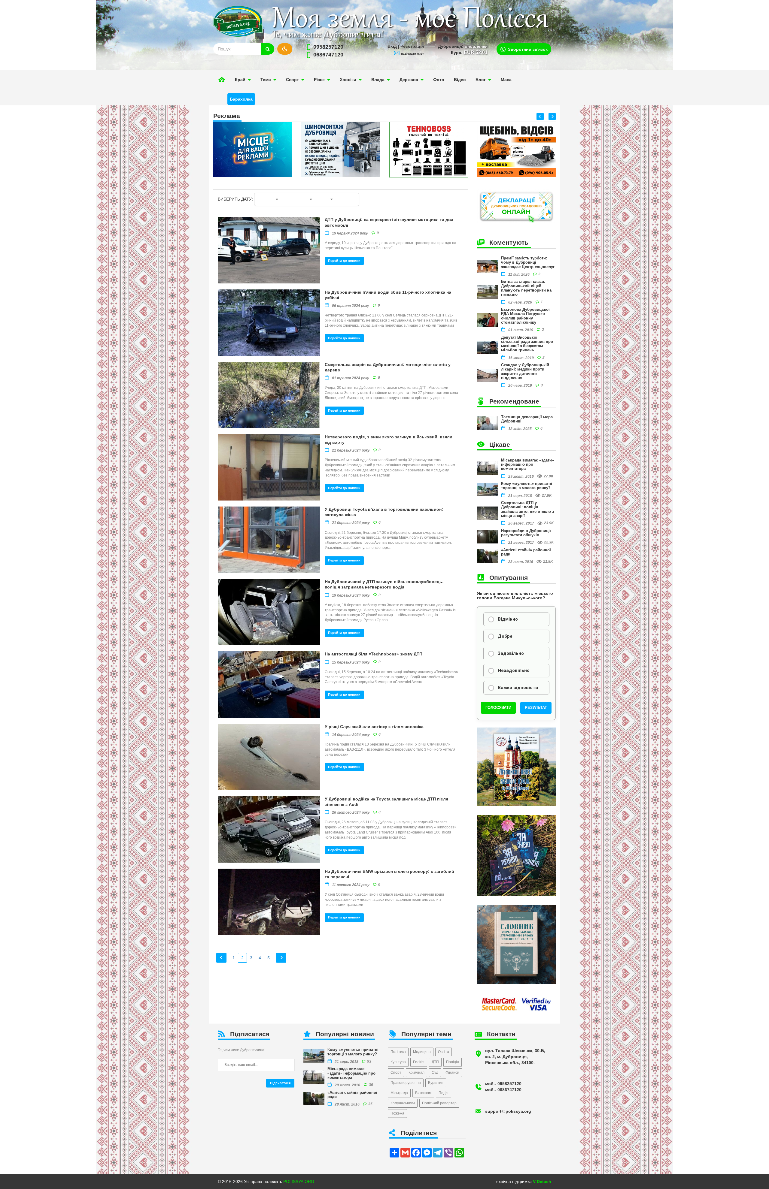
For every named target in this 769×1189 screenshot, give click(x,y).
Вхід (392, 46)
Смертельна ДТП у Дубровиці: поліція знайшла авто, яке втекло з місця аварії (527, 509)
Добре (505, 636)
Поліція (452, 1062)
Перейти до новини (344, 260)
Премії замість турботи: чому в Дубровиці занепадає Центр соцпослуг (528, 262)
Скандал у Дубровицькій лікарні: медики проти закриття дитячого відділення (525, 371)
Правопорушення (406, 1083)
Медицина (422, 1052)
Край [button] (240, 79)
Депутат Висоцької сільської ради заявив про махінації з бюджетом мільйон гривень (527, 343)
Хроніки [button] (348, 79)
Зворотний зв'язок (528, 49)
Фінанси (452, 1072)
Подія (443, 1093)
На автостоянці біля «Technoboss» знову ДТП (373, 654)
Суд (435, 1072)
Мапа (506, 79)
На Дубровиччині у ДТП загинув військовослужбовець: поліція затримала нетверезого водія (384, 584)
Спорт (396, 1072)
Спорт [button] (292, 79)
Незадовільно (514, 670)
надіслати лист (412, 53)
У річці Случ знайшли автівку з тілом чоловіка (374, 726)
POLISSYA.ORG (298, 1181)
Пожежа (397, 1113)
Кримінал (416, 1072)
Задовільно (511, 653)
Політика (398, 1052)
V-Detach (542, 1181)
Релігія (418, 1062)
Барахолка (241, 99)
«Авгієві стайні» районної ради (526, 552)
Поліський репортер (439, 1103)
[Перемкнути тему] (284, 49)
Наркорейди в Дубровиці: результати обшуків (526, 532)
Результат (536, 707)
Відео (460, 79)
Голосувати (498, 707)
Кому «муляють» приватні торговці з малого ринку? (526, 485)
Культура (398, 1062)
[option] (253, 149)
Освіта (443, 1052)
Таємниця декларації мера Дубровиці (527, 419)
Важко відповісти (518, 687)
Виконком (423, 1093)
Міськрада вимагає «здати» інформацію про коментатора (527, 464)
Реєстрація (412, 46)
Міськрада (399, 1093)
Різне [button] (319, 79)
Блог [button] (481, 79)
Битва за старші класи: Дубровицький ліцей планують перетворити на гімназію (526, 288)
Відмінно (508, 619)
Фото (438, 79)
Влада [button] (377, 79)
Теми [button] (265, 79)
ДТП (435, 1062)
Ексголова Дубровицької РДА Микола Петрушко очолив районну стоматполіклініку (525, 316)
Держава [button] (409, 79)
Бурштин (435, 1083)
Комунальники (403, 1103)
